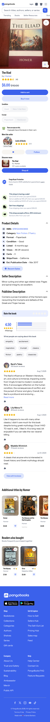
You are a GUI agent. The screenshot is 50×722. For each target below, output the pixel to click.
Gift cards (8, 645)
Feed (30, 640)
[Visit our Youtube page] (30, 702)
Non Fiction (22, 233)
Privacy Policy (31, 712)
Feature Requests (36, 675)
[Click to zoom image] (25, 44)
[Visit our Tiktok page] (35, 702)
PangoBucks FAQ (36, 670)
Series (7, 640)
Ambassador (10, 680)
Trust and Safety (11, 666)
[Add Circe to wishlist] (34, 549)
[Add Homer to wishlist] (15, 499)
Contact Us (33, 666)
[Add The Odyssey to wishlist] (15, 549)
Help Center (33, 661)
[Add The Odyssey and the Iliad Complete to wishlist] (34, 499)
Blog (6, 675)
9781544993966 (20, 229)
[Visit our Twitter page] (20, 702)
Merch (7, 685)
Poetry (32, 233)
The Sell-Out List (36, 625)
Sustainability (10, 670)
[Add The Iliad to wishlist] (46, 23)
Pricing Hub (33, 630)
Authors (7, 630)
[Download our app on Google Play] (27, 603)
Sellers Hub (33, 621)
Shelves (7, 635)
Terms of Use (19, 712)
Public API (8, 690)
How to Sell (33, 616)
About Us (8, 661)
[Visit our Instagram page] (25, 702)
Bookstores (9, 616)
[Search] (45, 10)
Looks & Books (20, 141)
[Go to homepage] (8, 4)
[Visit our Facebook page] (15, 702)
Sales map (32, 635)
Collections (9, 621)
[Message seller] (13, 152)
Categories (9, 625)
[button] (25, 223)
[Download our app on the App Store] (11, 603)
